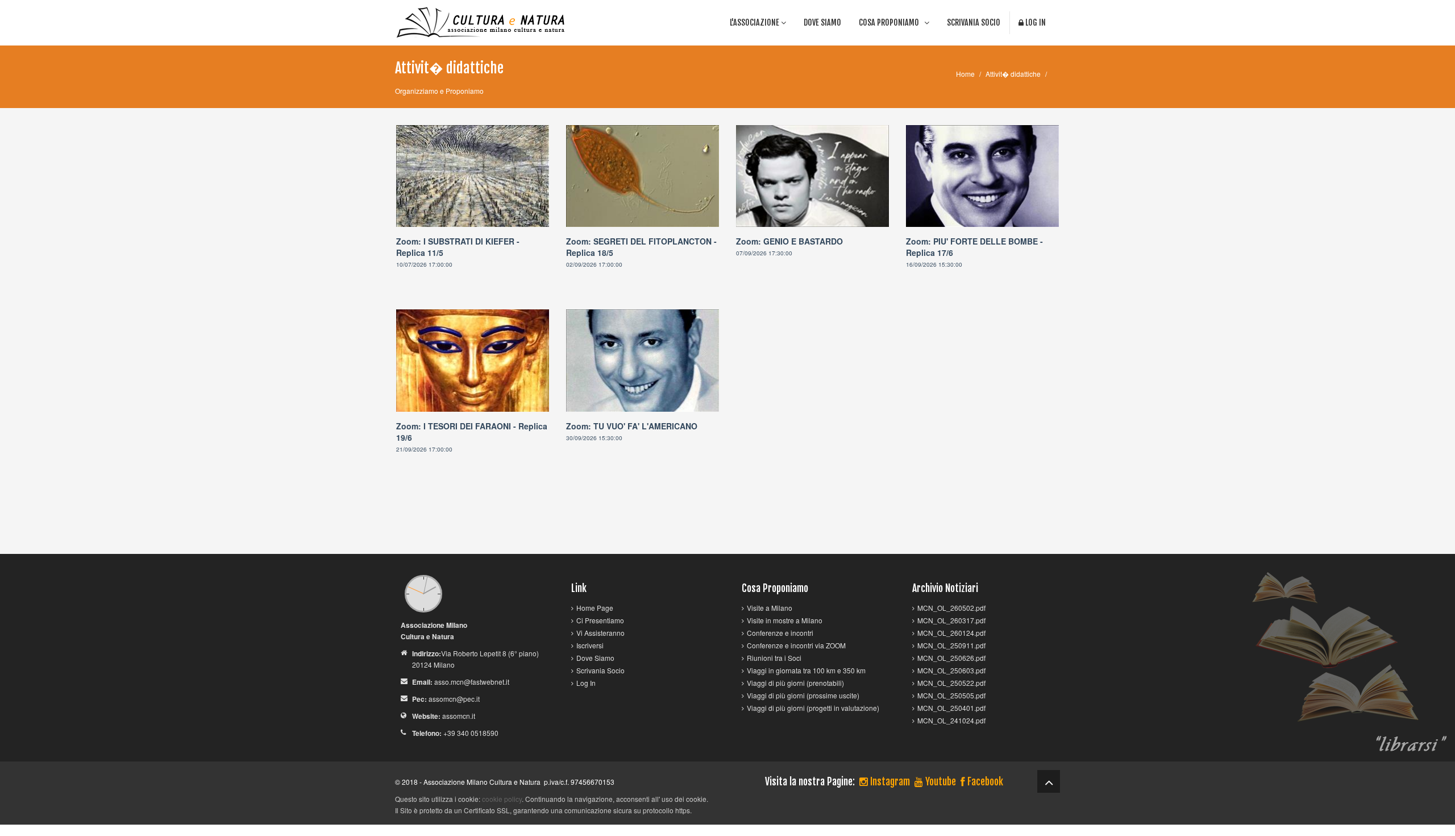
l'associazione (755, 22)
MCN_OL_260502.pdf (951, 607)
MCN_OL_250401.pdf (951, 708)
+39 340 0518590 (470, 733)
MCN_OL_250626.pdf (951, 658)
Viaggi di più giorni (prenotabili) (795, 683)
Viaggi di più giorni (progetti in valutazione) (813, 708)
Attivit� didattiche (1013, 73)
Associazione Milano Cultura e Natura (482, 782)
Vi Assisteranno (600, 633)
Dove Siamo (822, 22)
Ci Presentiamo (600, 620)
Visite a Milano (769, 607)
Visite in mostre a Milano (784, 620)
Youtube (939, 781)
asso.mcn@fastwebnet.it (471, 681)
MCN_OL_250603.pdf (951, 670)
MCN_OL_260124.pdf (951, 633)
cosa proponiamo (891, 22)
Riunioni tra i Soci (774, 658)
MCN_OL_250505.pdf (951, 695)
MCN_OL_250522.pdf (951, 683)
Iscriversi (590, 645)
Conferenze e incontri (780, 633)
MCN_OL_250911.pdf (951, 645)
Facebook (984, 781)
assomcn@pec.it (454, 698)
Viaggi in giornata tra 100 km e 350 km (806, 670)
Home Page (594, 607)
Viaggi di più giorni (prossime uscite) (803, 695)
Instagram (889, 781)
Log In (1035, 22)
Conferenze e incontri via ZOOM (796, 645)
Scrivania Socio (973, 22)
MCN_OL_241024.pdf (951, 720)
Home (965, 73)
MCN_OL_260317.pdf (951, 620)
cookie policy (502, 799)
